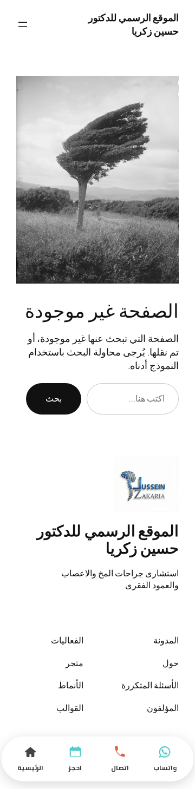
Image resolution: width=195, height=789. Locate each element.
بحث (54, 398)
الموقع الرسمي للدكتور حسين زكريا (133, 24)
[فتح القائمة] (22, 24)
